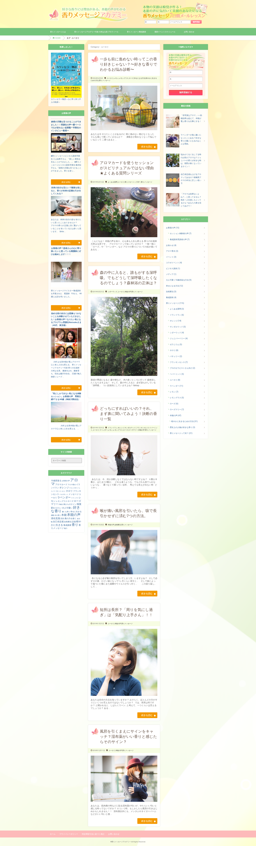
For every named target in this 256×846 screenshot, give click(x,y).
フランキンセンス (142, 428)
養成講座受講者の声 (179, 239)
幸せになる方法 (139, 78)
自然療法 (118, 525)
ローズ (131, 78)
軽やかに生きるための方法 (184, 421)
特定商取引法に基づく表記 (93, 834)
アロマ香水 (72, 485)
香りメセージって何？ (133, 182)
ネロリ (69, 491)
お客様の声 (66, 481)
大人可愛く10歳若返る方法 (178, 280)
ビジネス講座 (173, 268)
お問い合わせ (189, 32)
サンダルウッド (130, 428)
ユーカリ (110, 78)
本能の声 (128, 292)
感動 (52, 515)
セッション (60, 491)
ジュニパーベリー (179, 338)
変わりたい (56, 508)
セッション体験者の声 (180, 233)
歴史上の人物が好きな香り (182, 427)
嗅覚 (79, 504)
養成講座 (67, 525)
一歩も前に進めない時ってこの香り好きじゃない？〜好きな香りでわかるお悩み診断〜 (128, 64)
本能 (64, 514)
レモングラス (123, 78)
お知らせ (171, 245)
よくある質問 (112, 182)
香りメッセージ (104, 80)
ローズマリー (133, 430)
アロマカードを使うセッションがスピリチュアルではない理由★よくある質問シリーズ (127, 168)
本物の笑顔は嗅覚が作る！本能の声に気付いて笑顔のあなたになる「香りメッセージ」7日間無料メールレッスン (175, 11)
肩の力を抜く (71, 518)
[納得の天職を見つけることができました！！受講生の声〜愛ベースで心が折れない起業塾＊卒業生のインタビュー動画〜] (66, 175)
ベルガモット (63, 494)
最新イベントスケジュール (165, 32)
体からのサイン (69, 504)
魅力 (65, 528)
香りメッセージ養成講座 (136, 32)
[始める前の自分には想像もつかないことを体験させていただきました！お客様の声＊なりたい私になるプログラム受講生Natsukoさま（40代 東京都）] (66, 380)
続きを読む (147, 146)
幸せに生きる (76, 511)
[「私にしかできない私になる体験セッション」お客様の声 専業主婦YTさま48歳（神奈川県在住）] (66, 432)
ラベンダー (103, 430)
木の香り (58, 515)
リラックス (74, 498)
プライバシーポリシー (68, 834)
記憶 (74, 521)
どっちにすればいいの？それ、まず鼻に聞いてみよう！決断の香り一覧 (128, 413)
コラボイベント (174, 263)
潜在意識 (55, 518)
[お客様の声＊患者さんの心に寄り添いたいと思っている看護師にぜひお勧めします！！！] (66, 300)
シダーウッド (112, 292)
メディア (171, 274)
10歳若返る (56, 480)
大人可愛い (67, 508)
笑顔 (62, 518)
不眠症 (61, 504)
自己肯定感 (58, 521)
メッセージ (74, 494)
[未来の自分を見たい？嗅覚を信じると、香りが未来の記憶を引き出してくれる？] (66, 235)
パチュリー (176, 356)
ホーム (52, 834)
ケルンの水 (73, 488)
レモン (116, 78)
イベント (171, 257)
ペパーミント (177, 374)
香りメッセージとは (58, 32)
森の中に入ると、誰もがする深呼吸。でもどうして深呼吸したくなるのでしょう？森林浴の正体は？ (128, 277)
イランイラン (112, 428)
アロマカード (61, 484)
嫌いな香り (66, 512)
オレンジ (121, 428)
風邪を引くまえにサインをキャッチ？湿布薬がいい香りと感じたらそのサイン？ (128, 736)
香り (75, 525)
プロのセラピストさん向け (182, 368)
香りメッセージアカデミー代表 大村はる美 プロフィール (96, 32)
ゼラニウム (176, 344)
